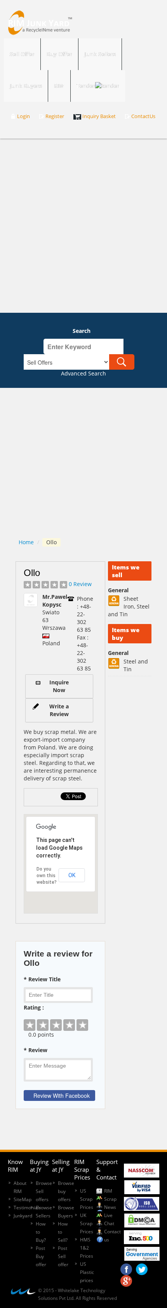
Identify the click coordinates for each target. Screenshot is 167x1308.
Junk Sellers (100, 54)
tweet (142, 1267)
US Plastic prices (87, 1272)
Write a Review (59, 710)
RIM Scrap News (110, 1199)
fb (126, 1267)
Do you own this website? (47, 875)
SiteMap (22, 1199)
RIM (59, 85)
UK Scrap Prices (86, 1223)
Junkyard (23, 1215)
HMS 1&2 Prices (86, 1247)
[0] (60, 1019)
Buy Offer (59, 54)
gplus (126, 1279)
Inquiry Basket (99, 116)
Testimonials (27, 1207)
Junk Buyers (26, 85)
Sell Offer (22, 54)
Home (26, 542)
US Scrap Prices (86, 1199)
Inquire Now (59, 686)
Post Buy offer (41, 1256)
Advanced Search (83, 373)
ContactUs (143, 116)
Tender (86, 85)
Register (54, 116)
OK (71, 875)
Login (23, 116)
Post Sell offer (63, 1256)
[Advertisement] (83, 225)
